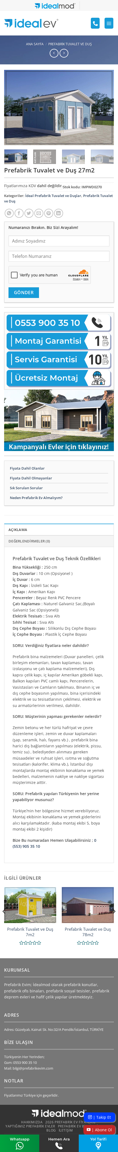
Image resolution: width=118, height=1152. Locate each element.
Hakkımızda (32, 1122)
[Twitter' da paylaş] (28, 213)
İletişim (66, 1130)
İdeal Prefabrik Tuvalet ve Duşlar (53, 195)
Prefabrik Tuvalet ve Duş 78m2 (88, 932)
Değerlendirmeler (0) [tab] (29, 541)
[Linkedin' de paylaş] (58, 213)
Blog (51, 1130)
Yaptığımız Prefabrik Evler (30, 1126)
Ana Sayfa (35, 44)
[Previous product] (64, 53)
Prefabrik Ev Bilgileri (78, 1126)
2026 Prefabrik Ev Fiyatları (70, 1122)
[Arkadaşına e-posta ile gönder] (38, 213)
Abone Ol (101, 1129)
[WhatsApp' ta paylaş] (9, 213)
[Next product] (54, 53)
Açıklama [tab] (18, 529)
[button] (109, 23)
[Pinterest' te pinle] (48, 213)
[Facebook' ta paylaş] (19, 213)
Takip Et (101, 1117)
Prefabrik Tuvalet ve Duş (70, 44)
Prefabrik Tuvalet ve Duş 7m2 (30, 932)
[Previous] (13, 107)
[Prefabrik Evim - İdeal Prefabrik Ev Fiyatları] (31, 23)
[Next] (105, 107)
